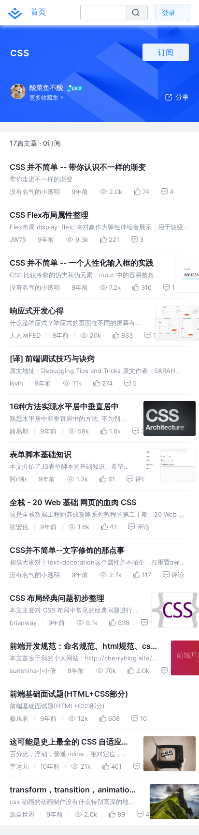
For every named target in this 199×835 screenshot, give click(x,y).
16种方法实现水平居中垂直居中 (64, 406)
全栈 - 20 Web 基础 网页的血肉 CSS (73, 502)
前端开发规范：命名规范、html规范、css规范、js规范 (82, 646)
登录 (168, 12)
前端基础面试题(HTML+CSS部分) (69, 694)
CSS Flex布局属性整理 (49, 215)
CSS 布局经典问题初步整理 (57, 598)
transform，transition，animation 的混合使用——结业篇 (72, 790)
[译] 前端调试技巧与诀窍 (52, 358)
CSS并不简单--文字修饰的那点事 (67, 550)
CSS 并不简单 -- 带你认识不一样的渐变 (78, 167)
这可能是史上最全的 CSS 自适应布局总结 (69, 742)
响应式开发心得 (37, 310)
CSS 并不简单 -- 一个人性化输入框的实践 (82, 263)
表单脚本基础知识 (40, 454)
